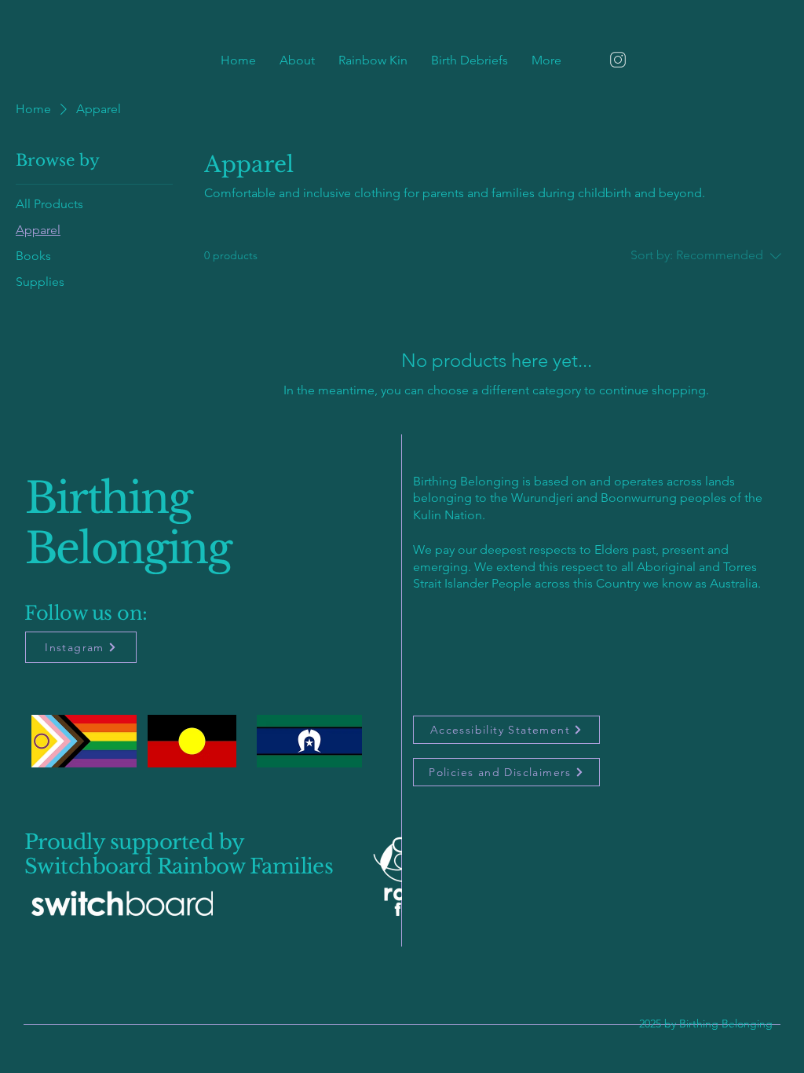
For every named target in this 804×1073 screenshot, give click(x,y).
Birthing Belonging (128, 524)
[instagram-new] (618, 59)
